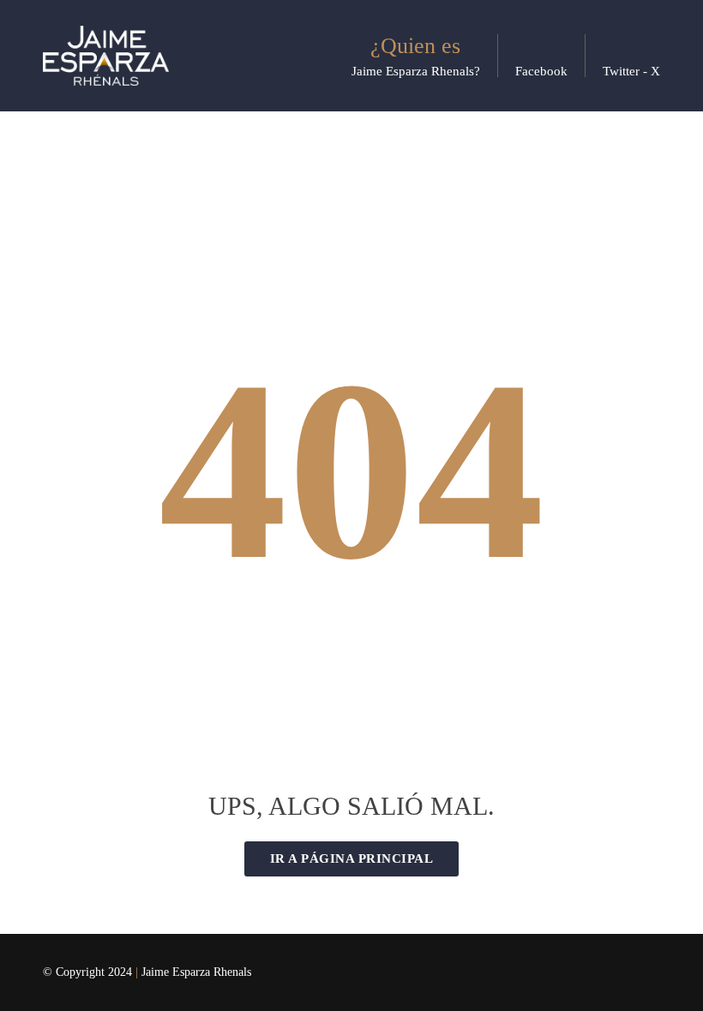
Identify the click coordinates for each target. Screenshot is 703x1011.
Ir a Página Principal (352, 858)
